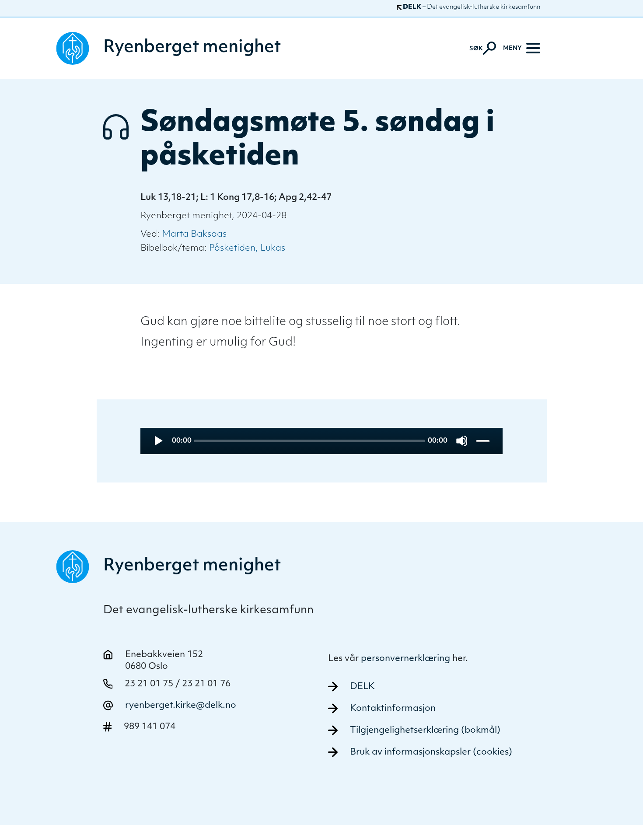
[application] (321, 441)
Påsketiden (232, 248)
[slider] (483, 441)
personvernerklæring (405, 658)
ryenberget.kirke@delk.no (180, 705)
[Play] (157, 440)
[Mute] (461, 440)
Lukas (272, 248)
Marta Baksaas (194, 234)
